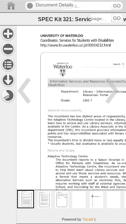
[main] (71, 124)
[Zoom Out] (8, 49)
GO (117, 6)
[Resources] (8, 80)
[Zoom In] (8, 33)
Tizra (87, 219)
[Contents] (8, 64)
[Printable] (8, 95)
